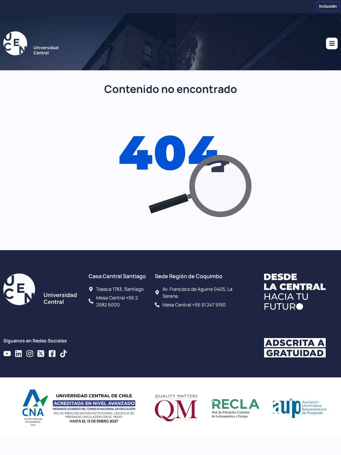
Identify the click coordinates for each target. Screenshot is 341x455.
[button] (332, 43)
